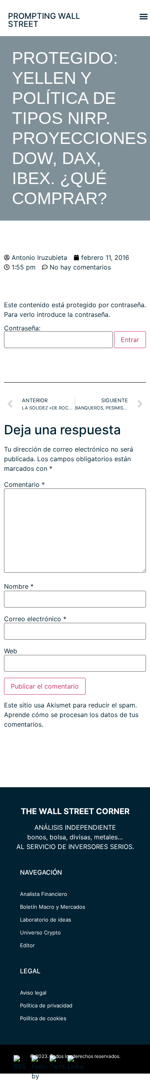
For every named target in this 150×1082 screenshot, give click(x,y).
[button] (143, 16)
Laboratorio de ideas (45, 919)
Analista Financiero (43, 894)
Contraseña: (22, 328)
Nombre (19, 586)
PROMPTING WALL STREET (44, 20)
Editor (27, 945)
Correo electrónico (35, 619)
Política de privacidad (46, 1005)
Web (10, 651)
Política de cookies (43, 1018)
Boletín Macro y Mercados (52, 907)
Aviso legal (33, 992)
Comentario (24, 484)
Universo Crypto (40, 932)
